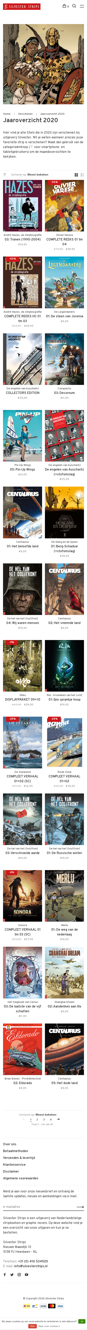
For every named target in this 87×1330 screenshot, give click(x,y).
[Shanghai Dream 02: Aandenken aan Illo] (64, 973)
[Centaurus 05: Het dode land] (64, 1050)
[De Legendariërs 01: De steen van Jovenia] (64, 283)
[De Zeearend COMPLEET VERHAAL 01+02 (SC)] (22, 743)
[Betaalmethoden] (26, 1308)
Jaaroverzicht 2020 (52, 114)
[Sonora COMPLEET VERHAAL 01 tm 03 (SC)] (22, 896)
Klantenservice (14, 1165)
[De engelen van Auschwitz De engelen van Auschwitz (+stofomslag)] (64, 436)
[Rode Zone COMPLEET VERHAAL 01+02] (64, 743)
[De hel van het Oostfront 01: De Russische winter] (64, 820)
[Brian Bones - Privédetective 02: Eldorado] (22, 1050)
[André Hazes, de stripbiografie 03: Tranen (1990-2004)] (22, 206)
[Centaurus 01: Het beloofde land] (22, 513)
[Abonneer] (79, 1207)
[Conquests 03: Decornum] (64, 360)
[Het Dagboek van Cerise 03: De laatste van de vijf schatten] (22, 973)
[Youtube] (26, 1275)
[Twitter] (12, 1275)
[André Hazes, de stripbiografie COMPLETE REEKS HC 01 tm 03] (22, 283)
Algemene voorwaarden (20, 1179)
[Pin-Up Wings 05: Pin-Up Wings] (22, 436)
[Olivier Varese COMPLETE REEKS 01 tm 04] (64, 206)
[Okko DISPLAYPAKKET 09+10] (22, 666)
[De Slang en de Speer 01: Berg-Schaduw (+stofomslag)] (64, 513)
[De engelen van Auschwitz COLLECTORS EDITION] (22, 360)
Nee (33, 1326)
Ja (82, 1321)
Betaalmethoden (15, 1151)
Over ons (9, 1144)
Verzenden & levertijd (19, 1158)
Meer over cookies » (49, 1326)
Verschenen (25, 114)
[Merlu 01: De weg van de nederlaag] (64, 896)
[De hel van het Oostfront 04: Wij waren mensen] (22, 590)
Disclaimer (11, 1172)
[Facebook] (4, 1275)
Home (7, 114)
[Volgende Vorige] (58, 1119)
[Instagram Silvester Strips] (19, 1275)
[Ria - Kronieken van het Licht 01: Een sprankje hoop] (64, 666)
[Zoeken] (74, 6)
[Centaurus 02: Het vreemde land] (64, 590)
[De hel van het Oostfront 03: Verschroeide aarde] (22, 820)
